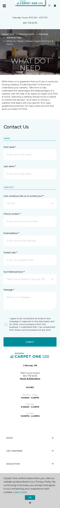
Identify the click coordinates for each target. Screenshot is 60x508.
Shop (9, 438)
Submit (30, 342)
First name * (9, 147)
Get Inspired (14, 451)
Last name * (9, 166)
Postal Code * (10, 253)
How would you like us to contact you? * (23, 196)
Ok (29, 497)
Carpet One (8, 34)
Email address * (11, 233)
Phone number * (12, 214)
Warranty (43, 34)
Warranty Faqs (13, 37)
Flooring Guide (26, 34)
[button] (44, 6)
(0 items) (55, 6)
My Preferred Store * (13, 272)
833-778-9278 (30, 23)
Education (13, 464)
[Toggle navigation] (4, 6)
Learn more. (20, 492)
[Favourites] (49, 6)
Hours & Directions (30, 378)
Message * (8, 290)
